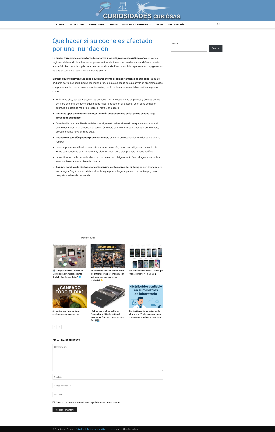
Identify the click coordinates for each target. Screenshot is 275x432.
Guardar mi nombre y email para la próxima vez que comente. (88, 402)
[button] (218, 24)
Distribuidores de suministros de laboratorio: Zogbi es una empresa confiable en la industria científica (145, 314)
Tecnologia (77, 24)
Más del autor (88, 237)
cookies (111, 429)
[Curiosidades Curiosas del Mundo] (137, 10)
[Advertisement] (108, 205)
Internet (60, 24)
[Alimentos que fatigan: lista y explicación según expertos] (70, 296)
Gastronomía (176, 24)
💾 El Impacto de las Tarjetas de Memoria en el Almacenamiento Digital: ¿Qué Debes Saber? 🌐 (68, 273)
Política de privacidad (96, 429)
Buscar (174, 42)
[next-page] (60, 327)
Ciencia (113, 24)
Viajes (159, 24)
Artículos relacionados (65, 237)
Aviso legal (81, 429)
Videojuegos (96, 24)
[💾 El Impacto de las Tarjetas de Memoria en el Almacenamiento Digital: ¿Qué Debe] (70, 256)
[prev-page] (54, 327)
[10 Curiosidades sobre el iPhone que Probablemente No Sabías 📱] (146, 256)
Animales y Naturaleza (136, 24)
